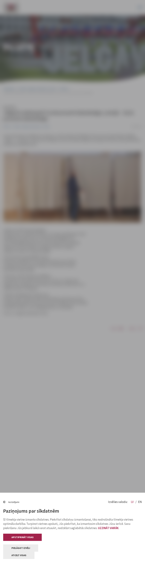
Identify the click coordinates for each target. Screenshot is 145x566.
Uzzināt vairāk (108, 528)
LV (132, 502)
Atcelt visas (18, 555)
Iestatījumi (13, 502)
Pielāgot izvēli (20, 548)
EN (140, 502)
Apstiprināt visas (22, 537)
